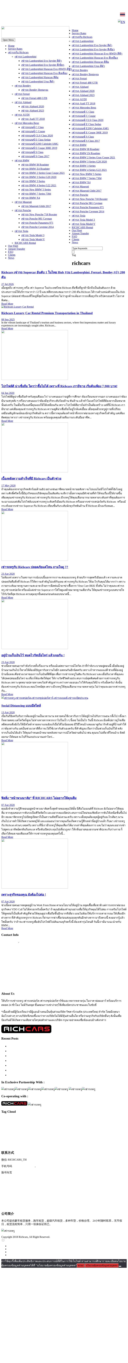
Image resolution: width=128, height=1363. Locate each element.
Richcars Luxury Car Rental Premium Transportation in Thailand (47, 313)
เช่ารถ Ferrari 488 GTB (34, 98)
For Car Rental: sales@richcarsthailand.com (28, 973)
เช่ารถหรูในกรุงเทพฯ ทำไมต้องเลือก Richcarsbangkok (42, 1055)
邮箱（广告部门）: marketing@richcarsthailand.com (34, 1199)
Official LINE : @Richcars (17, 954)
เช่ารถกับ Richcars (18, 52)
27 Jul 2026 (7, 284)
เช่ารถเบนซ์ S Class (32, 152)
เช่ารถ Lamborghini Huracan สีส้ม (39, 77)
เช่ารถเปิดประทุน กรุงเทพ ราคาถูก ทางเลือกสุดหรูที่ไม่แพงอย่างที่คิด (52, 1070)
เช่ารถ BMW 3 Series (33, 181)
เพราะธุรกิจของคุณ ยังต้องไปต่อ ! (23, 894)
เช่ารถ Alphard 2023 (32, 110)
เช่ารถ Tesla (21, 231)
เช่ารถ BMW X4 (30, 197)
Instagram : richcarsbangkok (18, 960)
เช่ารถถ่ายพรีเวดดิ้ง (77, 1132)
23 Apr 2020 (8, 573)
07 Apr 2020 (8, 805)
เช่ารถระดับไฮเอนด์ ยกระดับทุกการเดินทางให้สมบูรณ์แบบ (46, 1046)
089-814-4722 (64, 6)
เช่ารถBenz (105, 1127)
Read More (7, 303)
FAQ (10, 251)
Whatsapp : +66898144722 (17, 986)
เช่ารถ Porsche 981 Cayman (36, 218)
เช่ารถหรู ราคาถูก (100, 1139)
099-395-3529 (28, 941)
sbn (101, 1123)
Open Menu (8, 40)
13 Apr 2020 (8, 712)
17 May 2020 (8, 485)
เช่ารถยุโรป (25, 1138)
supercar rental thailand (16, 1127)
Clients (11, 254)
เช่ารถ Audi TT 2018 (33, 119)
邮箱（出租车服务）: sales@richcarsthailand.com (32, 1192)
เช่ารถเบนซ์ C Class (32, 127)
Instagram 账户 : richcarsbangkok (21, 1179)
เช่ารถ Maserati (23, 202)
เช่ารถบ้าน (101, 1131)
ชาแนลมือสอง (41, 1127)
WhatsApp (9, 22)
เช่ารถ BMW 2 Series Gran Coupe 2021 (43, 173)
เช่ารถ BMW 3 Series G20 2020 (38, 177)
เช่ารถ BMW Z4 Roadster (35, 168)
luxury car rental (55, 1119)
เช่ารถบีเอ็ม (91, 1131)
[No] (120, 1266)
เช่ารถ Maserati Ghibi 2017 (36, 206)
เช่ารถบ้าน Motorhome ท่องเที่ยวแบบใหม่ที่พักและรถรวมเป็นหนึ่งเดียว (53, 1075)
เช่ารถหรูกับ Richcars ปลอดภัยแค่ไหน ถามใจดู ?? (34, 567)
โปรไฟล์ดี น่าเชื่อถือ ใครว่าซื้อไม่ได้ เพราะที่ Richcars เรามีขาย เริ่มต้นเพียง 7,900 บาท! (59, 386)
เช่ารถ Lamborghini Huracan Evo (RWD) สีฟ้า (46, 69)
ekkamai (25, 1119)
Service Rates (15, 48)
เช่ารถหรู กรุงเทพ (83, 1138)
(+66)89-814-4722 (24, 1166)
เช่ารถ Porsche (23, 210)
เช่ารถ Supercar (22, 1131)
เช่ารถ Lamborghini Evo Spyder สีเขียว (42, 64)
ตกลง (80, 1265)
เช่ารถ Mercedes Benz (27, 123)
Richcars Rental (10, 947)
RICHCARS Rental (25, 242)
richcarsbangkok (93, 1123)
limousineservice (35, 1119)
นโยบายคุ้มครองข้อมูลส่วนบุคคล (101, 1265)
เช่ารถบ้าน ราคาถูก (115, 1132)
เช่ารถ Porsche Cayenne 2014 (37, 227)
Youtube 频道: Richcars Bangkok (21, 1186)
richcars (83, 1123)
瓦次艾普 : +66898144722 (17, 1206)
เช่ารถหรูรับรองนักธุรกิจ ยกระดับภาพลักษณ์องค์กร (41, 1060)
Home (11, 45)
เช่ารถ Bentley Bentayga (34, 89)
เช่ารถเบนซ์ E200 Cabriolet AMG (39, 143)
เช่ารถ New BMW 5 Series (36, 189)
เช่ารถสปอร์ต (43, 1138)
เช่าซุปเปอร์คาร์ (93, 1127)
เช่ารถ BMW (22, 160)
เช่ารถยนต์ (13, 1139)
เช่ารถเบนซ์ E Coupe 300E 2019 (39, 148)
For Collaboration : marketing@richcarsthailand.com (33, 980)
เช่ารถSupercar (8, 1131)
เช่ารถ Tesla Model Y (33, 239)
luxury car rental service (32, 1123)
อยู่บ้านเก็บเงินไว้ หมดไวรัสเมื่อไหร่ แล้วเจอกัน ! (32, 655)
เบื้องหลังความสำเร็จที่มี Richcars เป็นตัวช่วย (31, 478)
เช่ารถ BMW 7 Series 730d (36, 193)
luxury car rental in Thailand (112, 1119)
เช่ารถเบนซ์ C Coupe (33, 131)
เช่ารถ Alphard (23, 102)
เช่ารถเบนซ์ (43, 1144)
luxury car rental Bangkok (84, 1119)
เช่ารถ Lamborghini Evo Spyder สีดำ (41, 60)
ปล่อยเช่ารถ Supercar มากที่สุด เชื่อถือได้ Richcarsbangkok (45, 1065)
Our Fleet (13, 245)
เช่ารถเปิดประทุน (66, 1145)
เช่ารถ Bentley (23, 85)
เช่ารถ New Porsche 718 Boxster (39, 214)
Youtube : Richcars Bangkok (18, 967)
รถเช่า (49, 1127)
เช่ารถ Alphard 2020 (32, 106)
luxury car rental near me (11, 1123)
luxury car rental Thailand (61, 1123)
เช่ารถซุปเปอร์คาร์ (55, 1131)
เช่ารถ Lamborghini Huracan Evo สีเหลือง (44, 73)
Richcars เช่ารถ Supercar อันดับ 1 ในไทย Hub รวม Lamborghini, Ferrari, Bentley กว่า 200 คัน (66, 1051)
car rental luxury (15, 1119)
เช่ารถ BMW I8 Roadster (35, 164)
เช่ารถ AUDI (22, 114)
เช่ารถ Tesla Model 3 (32, 235)
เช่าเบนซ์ (84, 1145)
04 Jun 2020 (7, 393)
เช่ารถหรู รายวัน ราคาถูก (24, 1145)
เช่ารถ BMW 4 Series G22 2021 (38, 185)
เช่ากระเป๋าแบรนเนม (78, 1127)
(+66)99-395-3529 (47, 1166)
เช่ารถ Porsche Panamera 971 (37, 222)
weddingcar (30, 1127)
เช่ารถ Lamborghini (25, 56)
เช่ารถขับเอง (35, 1131)
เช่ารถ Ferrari (22, 94)
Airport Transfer (16, 248)
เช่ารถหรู (65, 1137)
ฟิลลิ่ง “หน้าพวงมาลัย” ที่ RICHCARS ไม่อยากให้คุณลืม (38, 798)
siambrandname (110, 1123)
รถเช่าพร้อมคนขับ (61, 1127)
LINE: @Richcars (13, 15)
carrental (4, 1119)
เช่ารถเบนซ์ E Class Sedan (36, 139)
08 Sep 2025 (8, 319)
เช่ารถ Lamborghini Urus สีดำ (37, 81)
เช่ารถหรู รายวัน (115, 1139)
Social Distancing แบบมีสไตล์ (21, 705)
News (11, 257)
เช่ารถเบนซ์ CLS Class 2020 (37, 135)
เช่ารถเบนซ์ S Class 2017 (35, 156)
